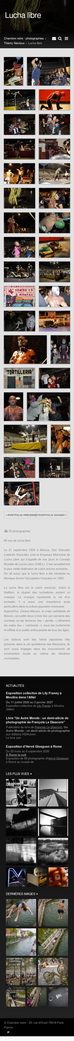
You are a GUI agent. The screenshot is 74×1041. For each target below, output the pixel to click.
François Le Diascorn (48, 727)
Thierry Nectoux (14, 43)
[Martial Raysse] (15, 877)
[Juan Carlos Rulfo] (58, 877)
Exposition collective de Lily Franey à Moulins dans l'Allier (34, 695)
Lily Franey (44, 705)
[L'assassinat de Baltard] (21, 822)
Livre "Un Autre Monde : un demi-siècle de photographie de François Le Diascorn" (37, 720)
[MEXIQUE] (21, 793)
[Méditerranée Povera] (53, 793)
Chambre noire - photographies (24, 38)
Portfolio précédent (21, 515)
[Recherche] (60, 38)
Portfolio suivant (52, 515)
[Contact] (54, 38)
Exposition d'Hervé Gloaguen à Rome (34, 746)
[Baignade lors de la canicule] (21, 912)
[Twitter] (8, 1032)
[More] (31, 773)
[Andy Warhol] (37, 877)
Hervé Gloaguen (58, 758)
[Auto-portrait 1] (21, 851)
